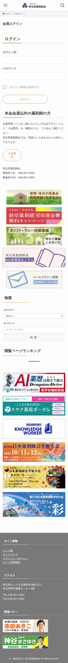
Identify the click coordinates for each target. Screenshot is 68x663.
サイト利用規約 (11, 562)
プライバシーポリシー (15, 558)
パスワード (9, 68)
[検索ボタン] (62, 5)
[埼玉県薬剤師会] (34, 5)
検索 (34, 337)
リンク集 (8, 550)
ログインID (9, 52)
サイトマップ (10, 554)
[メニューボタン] (5, 5)
